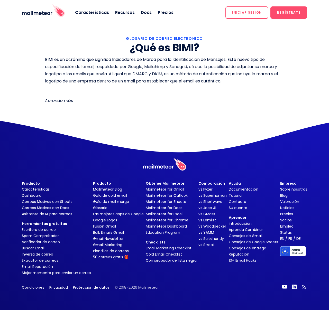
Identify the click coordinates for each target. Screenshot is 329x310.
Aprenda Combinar (246, 229)
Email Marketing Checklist (168, 248)
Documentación (243, 189)
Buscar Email (33, 248)
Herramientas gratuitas (44, 223)
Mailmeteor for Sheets (166, 201)
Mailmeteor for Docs (164, 207)
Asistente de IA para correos (47, 214)
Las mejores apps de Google (118, 214)
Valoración (289, 201)
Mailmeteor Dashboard (166, 226)
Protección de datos (91, 287)
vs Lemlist (207, 220)
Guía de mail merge (111, 201)
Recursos (125, 12)
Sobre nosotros (293, 189)
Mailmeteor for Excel (164, 214)
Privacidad (58, 287)
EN (282, 238)
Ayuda (235, 183)
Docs (146, 12)
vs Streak (206, 244)
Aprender (237, 217)
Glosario (100, 207)
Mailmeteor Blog (107, 189)
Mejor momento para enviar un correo (56, 272)
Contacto (237, 201)
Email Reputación (37, 266)
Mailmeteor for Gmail (165, 189)
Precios (165, 12)
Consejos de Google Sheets (253, 242)
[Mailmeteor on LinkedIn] (294, 286)
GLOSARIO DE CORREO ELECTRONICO (164, 38)
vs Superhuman (212, 195)
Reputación (239, 254)
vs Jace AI (207, 207)
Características (92, 12)
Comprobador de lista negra (171, 260)
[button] (246, 12)
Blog (284, 195)
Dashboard (31, 195)
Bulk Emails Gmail (108, 232)
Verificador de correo (41, 242)
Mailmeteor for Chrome (167, 220)
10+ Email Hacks (243, 260)
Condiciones (33, 287)
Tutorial (235, 195)
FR (290, 238)
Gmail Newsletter (108, 238)
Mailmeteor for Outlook (167, 195)
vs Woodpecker (212, 226)
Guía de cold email (110, 195)
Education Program (163, 232)
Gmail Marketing (107, 244)
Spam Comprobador (40, 235)
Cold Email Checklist (164, 254)
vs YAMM (206, 232)
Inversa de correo (37, 254)
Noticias (287, 207)
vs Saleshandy (211, 238)
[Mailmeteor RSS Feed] (304, 286)
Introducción (240, 223)
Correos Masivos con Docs (45, 207)
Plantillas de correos (111, 250)
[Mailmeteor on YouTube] (284, 286)
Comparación (211, 183)
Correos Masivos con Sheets (47, 201)
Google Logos (105, 220)
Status (286, 232)
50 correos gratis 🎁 (111, 257)
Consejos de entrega (247, 248)
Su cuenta (238, 207)
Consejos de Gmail (245, 235)
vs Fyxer (205, 189)
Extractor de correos (40, 260)
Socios (286, 220)
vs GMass (206, 214)
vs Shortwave (210, 201)
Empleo (287, 226)
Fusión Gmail (104, 226)
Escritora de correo (39, 229)
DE (298, 238)
